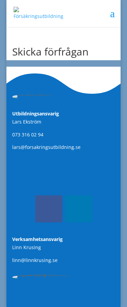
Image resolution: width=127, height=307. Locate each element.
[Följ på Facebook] (48, 208)
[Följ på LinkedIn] (78, 208)
